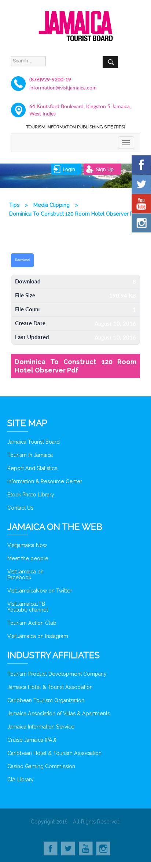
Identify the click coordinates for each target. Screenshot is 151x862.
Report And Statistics (32, 468)
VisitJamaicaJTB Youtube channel (27, 607)
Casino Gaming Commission (41, 766)
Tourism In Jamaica (30, 455)
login (69, 169)
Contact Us (20, 508)
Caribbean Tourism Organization (45, 700)
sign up (105, 169)
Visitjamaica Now (27, 545)
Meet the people (27, 558)
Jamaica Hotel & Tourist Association (50, 687)
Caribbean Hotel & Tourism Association (54, 753)
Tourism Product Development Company (57, 674)
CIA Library (20, 779)
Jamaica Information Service (40, 727)
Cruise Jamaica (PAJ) (31, 740)
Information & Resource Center (44, 481)
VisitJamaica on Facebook (25, 574)
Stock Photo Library (30, 495)
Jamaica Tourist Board (33, 442)
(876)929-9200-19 (50, 79)
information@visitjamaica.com (63, 87)
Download (22, 260)
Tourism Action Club (31, 623)
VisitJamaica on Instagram (37, 636)
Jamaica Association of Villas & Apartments (58, 713)
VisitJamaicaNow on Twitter (39, 591)
